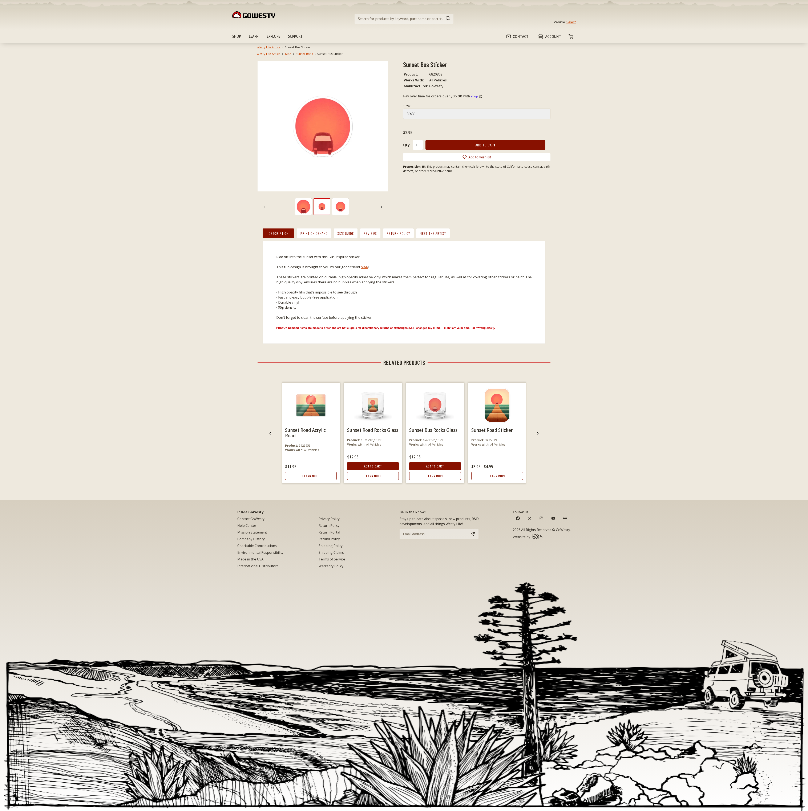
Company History (251, 539)
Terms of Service (332, 559)
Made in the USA (250, 559)
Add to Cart (373, 466)
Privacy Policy (329, 518)
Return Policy (398, 233)
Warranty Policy (331, 566)
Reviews (370, 233)
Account (553, 36)
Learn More (310, 476)
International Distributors (257, 566)
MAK (288, 54)
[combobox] (404, 19)
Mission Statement (252, 532)
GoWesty (563, 529)
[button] (476, 157)
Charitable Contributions (257, 545)
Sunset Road (304, 54)
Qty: (406, 145)
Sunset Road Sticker (492, 429)
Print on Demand (314, 233)
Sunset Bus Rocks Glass (433, 429)
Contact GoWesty (250, 518)
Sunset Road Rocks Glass (372, 429)
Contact (520, 36)
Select (571, 22)
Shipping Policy (331, 545)
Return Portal (329, 532)
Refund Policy (329, 539)
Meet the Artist (433, 233)
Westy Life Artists (268, 47)
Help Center (246, 525)
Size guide (345, 233)
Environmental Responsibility (260, 552)
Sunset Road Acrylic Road (305, 432)
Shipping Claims (331, 552)
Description (278, 233)
